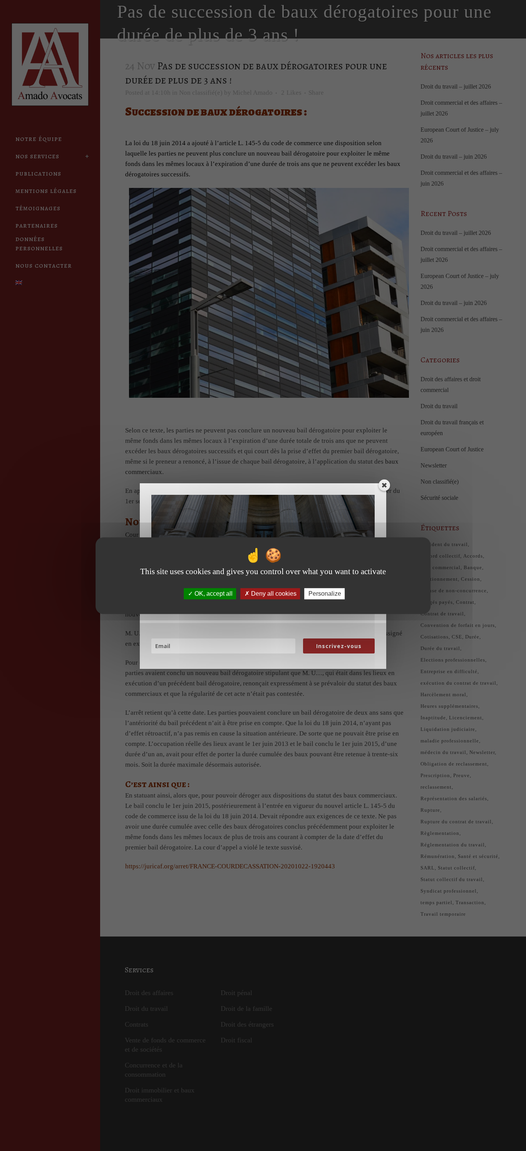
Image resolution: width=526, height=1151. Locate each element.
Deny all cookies (273, 593)
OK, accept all (213, 593)
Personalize (324, 593)
